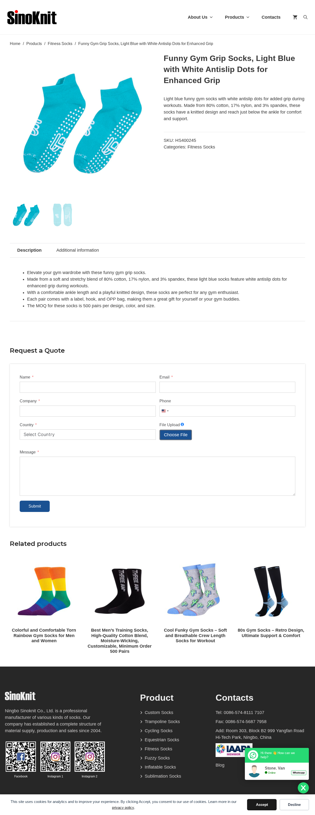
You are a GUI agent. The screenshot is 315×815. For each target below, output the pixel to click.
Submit (35, 506)
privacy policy (123, 807)
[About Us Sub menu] (211, 17)
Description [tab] (29, 250)
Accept (262, 804)
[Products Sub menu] (248, 17)
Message (28, 452)
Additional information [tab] (77, 250)
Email (164, 377)
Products (234, 17)
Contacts (271, 17)
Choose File (176, 434)
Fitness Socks (60, 44)
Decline (294, 804)
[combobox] (165, 411)
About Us (197, 17)
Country (26, 425)
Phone (165, 401)
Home (15, 44)
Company (28, 401)
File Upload (169, 425)
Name (25, 377)
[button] (145, 59)
